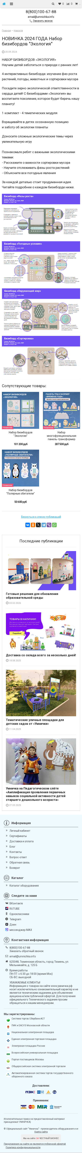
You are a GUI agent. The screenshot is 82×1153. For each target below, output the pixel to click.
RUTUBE (15, 908)
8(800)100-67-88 (41, 11)
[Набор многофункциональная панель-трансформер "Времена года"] (61, 410)
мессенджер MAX (21, 929)
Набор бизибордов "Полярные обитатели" (20, 492)
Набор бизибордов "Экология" (20, 434)
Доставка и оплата (22, 841)
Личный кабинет (20, 830)
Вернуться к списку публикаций (41, 516)
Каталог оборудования (24, 885)
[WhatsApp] (54, 525)
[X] (38, 525)
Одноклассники (19, 914)
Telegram (15, 919)
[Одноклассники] (33, 525)
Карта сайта (41, 1131)
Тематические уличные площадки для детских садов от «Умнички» (35, 722)
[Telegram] (43, 525)
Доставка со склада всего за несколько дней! (41, 655)
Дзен (13, 924)
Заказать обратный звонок (26, 951)
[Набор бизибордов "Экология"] (20, 410)
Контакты (16, 851)
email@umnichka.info (41, 16)
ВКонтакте (16, 903)
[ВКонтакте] (27, 525)
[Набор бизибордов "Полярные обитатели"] (20, 468)
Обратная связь (20, 862)
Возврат (15, 867)
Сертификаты (18, 836)
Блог (12, 846)
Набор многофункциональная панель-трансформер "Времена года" (61, 437)
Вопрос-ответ (18, 857)
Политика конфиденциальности (23, 1147)
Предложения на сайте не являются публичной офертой (35, 1144)
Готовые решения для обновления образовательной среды (32, 595)
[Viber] (49, 525)
